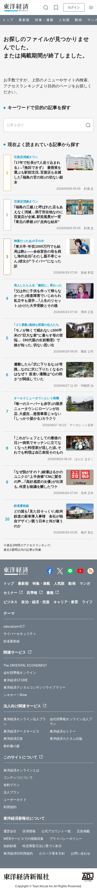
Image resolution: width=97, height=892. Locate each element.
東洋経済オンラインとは (21, 770)
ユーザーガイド (14, 800)
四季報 (32, 593)
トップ (8, 20)
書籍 (50, 593)
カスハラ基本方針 (52, 853)
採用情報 (28, 831)
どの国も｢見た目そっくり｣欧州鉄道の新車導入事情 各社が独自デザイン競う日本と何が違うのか (38, 518)
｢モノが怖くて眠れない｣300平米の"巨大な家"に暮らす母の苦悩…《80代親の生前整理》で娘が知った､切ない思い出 (38, 337)
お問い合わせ (81, 853)
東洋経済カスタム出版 (66, 738)
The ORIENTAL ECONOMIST (25, 665)
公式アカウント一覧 (56, 831)
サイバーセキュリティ (19, 634)
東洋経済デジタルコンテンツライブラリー (34, 687)
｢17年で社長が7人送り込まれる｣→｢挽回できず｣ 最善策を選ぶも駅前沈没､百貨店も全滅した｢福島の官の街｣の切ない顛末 (38, 172)
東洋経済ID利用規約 (18, 853)
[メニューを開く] (91, 7)
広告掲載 (83, 831)
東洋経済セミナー (63, 731)
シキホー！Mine (15, 695)
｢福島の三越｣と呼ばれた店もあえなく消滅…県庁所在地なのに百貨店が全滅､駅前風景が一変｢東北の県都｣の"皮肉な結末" (38, 214)
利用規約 (9, 807)
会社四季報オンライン (19, 673)
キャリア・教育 (65, 602)
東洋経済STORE (15, 680)
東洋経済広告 (13, 738)
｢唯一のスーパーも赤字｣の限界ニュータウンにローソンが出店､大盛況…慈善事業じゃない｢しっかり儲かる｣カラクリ (38, 411)
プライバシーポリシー (65, 839)
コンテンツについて (18, 777)
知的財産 (9, 846)
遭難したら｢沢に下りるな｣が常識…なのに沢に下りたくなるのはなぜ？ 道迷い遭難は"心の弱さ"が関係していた (38, 371)
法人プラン (11, 792)
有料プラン (11, 785)
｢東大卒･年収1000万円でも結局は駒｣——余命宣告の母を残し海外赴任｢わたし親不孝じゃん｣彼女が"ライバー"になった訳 (37, 256)
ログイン (74, 7)
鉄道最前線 (11, 641)
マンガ (85, 583)
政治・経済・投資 (35, 602)
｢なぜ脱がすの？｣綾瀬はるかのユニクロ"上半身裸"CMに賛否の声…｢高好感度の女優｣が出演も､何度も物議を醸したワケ (38, 479)
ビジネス (10, 602)
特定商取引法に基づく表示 (41, 846)
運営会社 (9, 831)
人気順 (64, 20)
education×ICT (14, 626)
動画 (78, 20)
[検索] (88, 125)
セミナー (10, 593)
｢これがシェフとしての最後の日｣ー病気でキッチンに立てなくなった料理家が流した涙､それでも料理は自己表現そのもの (38, 445)
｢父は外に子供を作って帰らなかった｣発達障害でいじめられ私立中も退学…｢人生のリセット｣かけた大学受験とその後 (37, 298)
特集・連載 (44, 20)
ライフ (87, 602)
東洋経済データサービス (21, 731)
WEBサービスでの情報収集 (23, 839)
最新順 (24, 20)
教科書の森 (11, 746)
